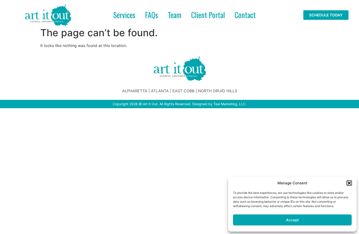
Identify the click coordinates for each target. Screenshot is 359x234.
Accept (292, 220)
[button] (349, 183)
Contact (245, 14)
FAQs (151, 14)
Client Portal (208, 14)
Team (174, 14)
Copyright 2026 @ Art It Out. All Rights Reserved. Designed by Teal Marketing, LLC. (179, 104)
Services (124, 14)
